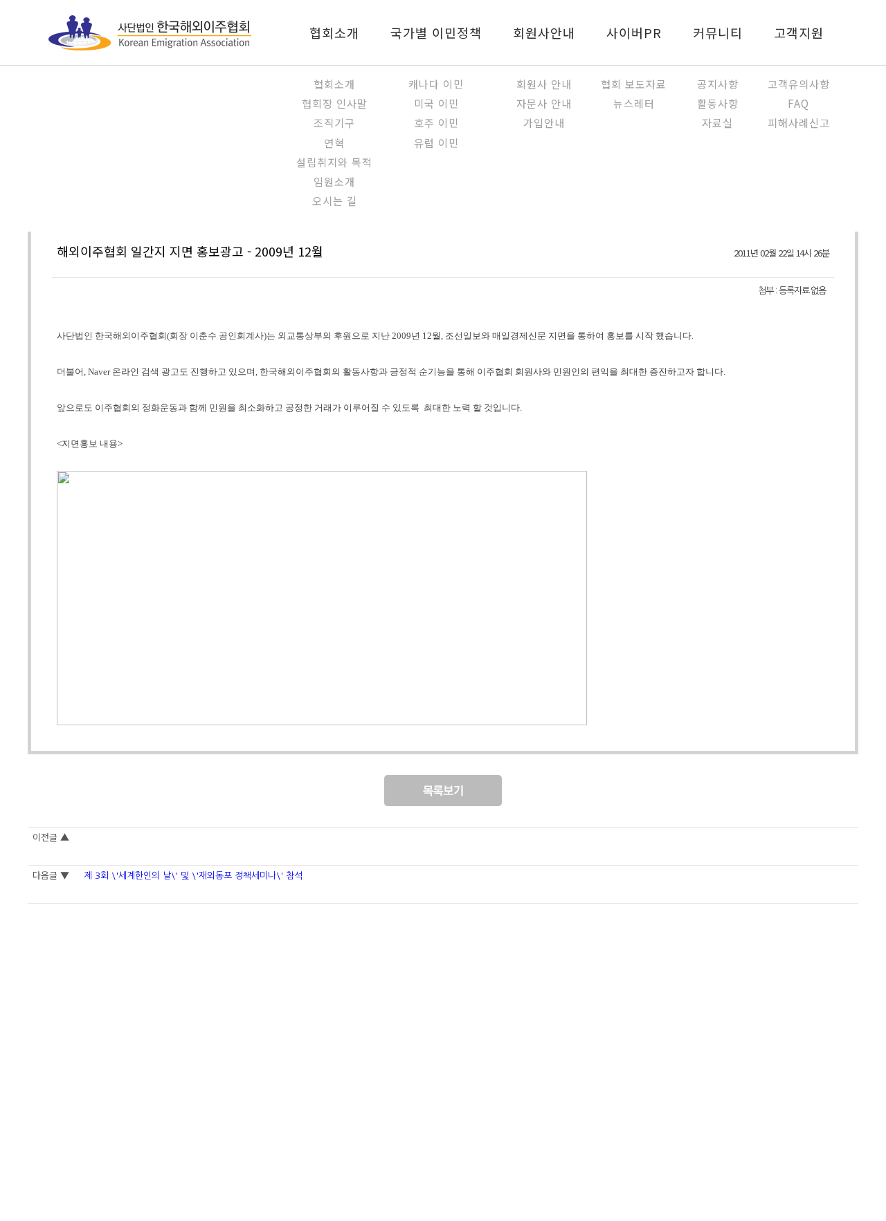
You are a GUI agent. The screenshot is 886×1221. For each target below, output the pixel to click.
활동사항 (718, 103)
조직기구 (334, 122)
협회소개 (334, 32)
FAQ (798, 103)
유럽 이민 (436, 142)
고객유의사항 (799, 83)
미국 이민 (436, 103)
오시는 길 (334, 200)
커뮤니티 (718, 32)
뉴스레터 (634, 103)
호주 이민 (436, 122)
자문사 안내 (544, 103)
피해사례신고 (799, 122)
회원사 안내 (544, 83)
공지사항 (718, 83)
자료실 (717, 122)
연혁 (334, 142)
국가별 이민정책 (436, 32)
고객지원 (799, 32)
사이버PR (634, 32)
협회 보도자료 (634, 83)
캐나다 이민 (436, 83)
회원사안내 (544, 32)
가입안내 (544, 122)
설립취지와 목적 (334, 161)
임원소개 (334, 181)
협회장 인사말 (335, 103)
